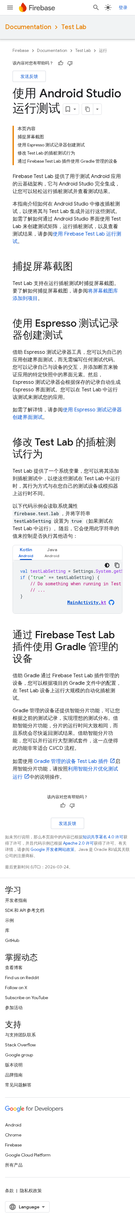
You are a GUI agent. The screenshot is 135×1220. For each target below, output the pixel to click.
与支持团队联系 (20, 1035)
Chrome (13, 1135)
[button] (26, 552)
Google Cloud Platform (28, 1155)
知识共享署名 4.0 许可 (103, 837)
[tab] (26, 552)
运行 (103, 50)
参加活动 (14, 1007)
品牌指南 (14, 1075)
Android (13, 1125)
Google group (19, 1055)
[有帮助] (60, 63)
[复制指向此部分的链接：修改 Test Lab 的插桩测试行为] (49, 455)
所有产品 (14, 1165)
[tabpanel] (67, 586)
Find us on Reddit (22, 977)
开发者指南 (16, 900)
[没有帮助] (70, 63)
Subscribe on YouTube (26, 997)
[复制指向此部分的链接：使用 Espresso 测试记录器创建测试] (69, 336)
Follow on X (16, 987)
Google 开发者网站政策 (52, 849)
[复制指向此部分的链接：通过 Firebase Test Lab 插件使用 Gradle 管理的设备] (39, 659)
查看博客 (14, 967)
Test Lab (73, 27)
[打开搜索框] (96, 7)
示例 (9, 920)
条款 (9, 1190)
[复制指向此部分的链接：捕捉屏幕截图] (79, 267)
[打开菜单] (10, 7)
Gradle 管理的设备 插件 (71, 761)
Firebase (21, 50)
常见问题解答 (18, 1085)
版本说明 (14, 1065)
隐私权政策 (31, 1190)
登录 (123, 7)
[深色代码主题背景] (107, 565)
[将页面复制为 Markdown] (87, 109)
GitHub (12, 940)
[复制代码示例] (117, 565)
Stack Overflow (20, 1045)
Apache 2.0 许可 (78, 843)
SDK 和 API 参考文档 (24, 910)
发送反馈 (29, 76)
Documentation (28, 27)
